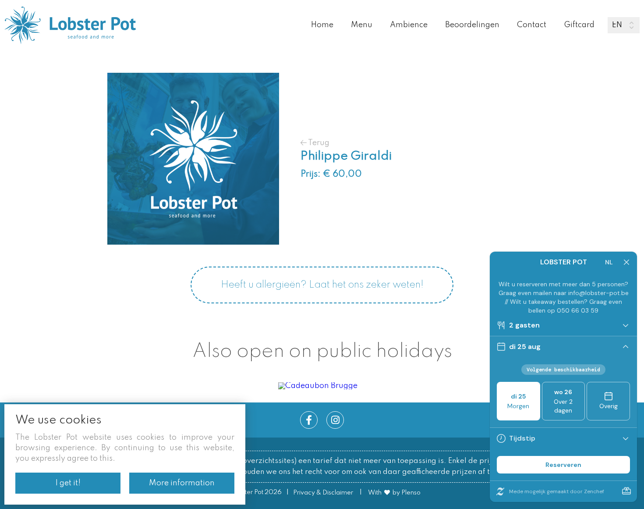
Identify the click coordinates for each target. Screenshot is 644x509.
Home (322, 25)
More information (182, 483)
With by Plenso (394, 493)
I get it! (68, 483)
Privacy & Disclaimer (323, 493)
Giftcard (579, 25)
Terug (318, 142)
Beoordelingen (472, 25)
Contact (531, 25)
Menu (361, 25)
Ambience (409, 25)
